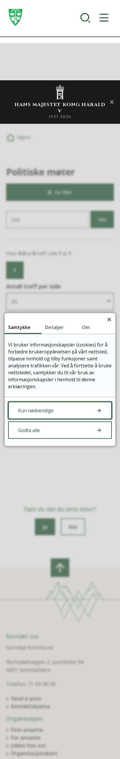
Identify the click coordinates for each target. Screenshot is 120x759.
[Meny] (105, 18)
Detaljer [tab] (54, 327)
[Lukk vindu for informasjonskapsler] (109, 319)
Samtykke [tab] (19, 327)
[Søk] (86, 18)
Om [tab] (86, 327)
